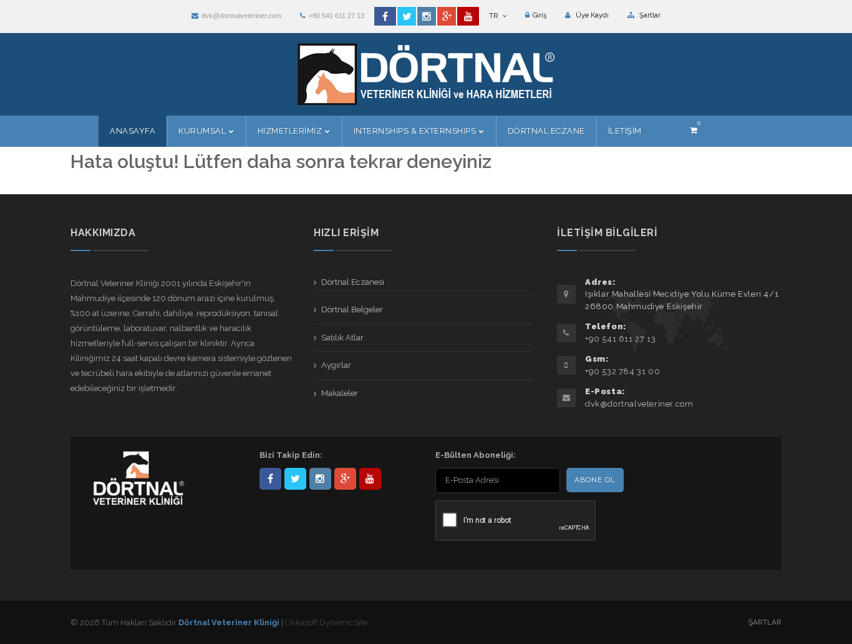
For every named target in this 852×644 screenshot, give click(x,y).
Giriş (539, 15)
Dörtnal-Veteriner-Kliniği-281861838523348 (270, 479)
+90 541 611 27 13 (336, 15)
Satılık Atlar (342, 337)
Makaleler (339, 393)
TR (494, 16)
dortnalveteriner (320, 479)
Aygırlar (336, 365)
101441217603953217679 (345, 479)
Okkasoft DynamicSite (326, 622)
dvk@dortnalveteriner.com (241, 15)
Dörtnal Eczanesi (352, 282)
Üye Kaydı (591, 15)
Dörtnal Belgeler (352, 309)
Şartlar (649, 15)
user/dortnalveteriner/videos (370, 479)
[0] (693, 130)
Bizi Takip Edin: (290, 455)
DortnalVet (295, 479)
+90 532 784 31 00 (622, 371)
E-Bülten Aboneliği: (475, 455)
